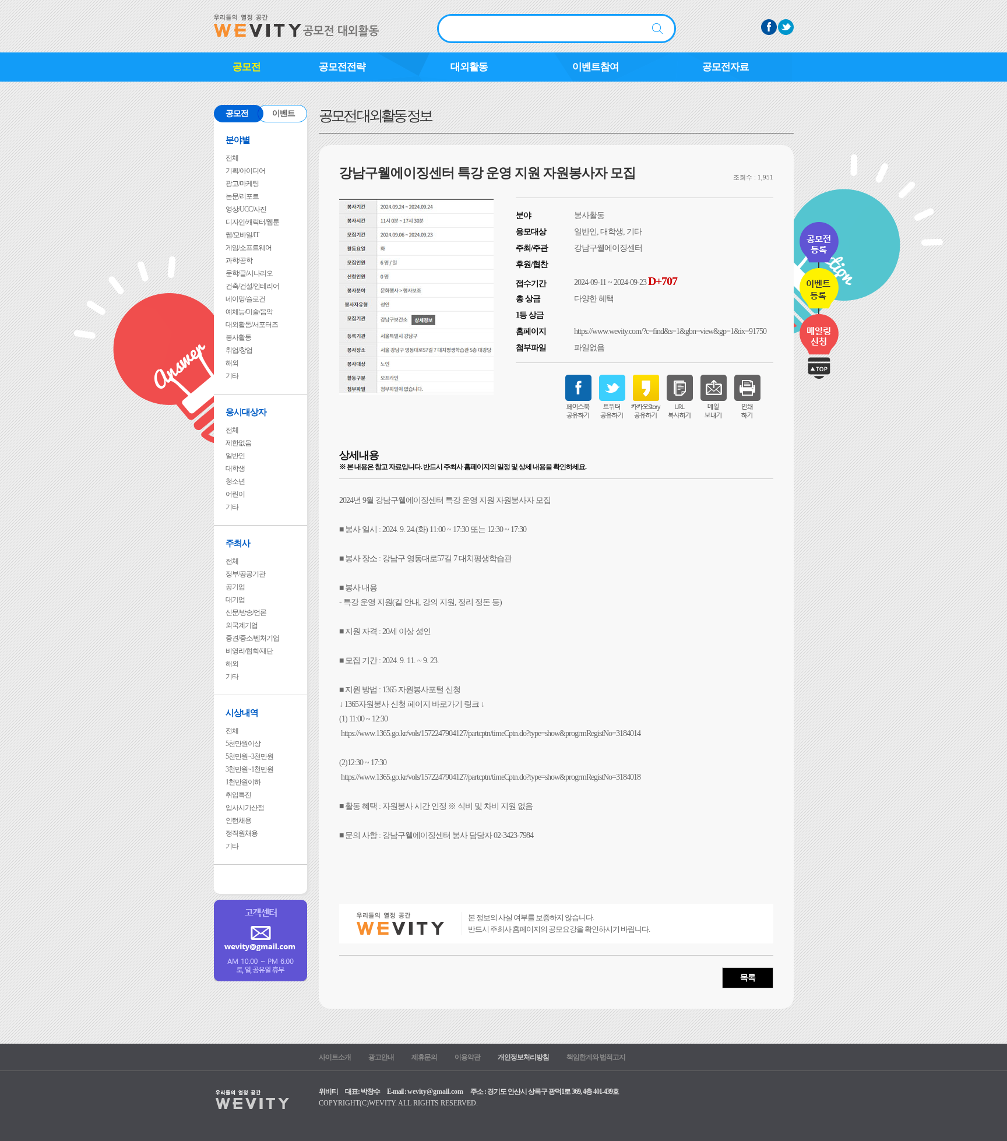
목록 (747, 977)
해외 (232, 363)
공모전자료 (725, 66)
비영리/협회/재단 (249, 651)
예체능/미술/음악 (249, 312)
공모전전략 (342, 66)
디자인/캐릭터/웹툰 (252, 222)
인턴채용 (238, 820)
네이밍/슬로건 (245, 299)
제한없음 (238, 443)
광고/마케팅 (242, 183)
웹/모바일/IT (242, 235)
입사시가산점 (245, 808)
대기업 (235, 600)
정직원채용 (242, 833)
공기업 (235, 587)
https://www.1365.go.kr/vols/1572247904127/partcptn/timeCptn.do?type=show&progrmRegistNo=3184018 (490, 777)
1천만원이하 (243, 782)
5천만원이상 (243, 743)
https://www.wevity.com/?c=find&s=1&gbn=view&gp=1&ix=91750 (670, 331)
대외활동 (469, 66)
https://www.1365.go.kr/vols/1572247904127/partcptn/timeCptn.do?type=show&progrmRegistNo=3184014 (490, 733)
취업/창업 (239, 350)
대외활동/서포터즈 (252, 325)
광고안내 (381, 1057)
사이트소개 (335, 1057)
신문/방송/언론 (246, 612)
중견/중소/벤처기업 (252, 638)
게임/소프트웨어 (249, 248)
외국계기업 (242, 625)
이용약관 (467, 1057)
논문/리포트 (242, 196)
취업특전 (238, 795)
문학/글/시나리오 (249, 273)
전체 (232, 158)
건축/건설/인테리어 (252, 286)
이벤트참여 (595, 66)
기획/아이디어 (245, 171)
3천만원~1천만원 (249, 769)
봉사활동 (238, 337)
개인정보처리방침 (523, 1057)
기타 (232, 376)
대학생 (235, 468)
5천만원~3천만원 (249, 756)
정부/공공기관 (245, 574)
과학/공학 (239, 260)
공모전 (246, 66)
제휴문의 (424, 1057)
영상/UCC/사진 (246, 209)
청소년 (235, 481)
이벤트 (283, 113)
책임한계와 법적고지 (595, 1057)
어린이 (235, 494)
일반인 (235, 456)
